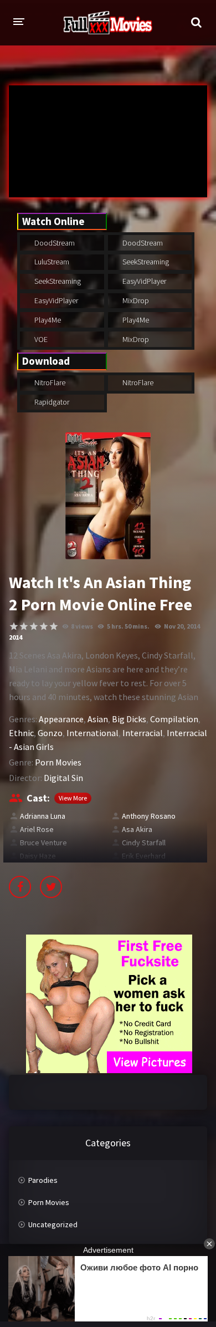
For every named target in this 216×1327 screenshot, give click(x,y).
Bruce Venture (43, 843)
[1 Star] (14, 626)
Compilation (174, 718)
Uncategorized (53, 1224)
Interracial (142, 732)
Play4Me (47, 320)
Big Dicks (129, 718)
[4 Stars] (44, 626)
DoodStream (54, 243)
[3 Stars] (34, 626)
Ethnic (21, 732)
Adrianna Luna (42, 816)
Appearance (61, 718)
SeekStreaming (145, 262)
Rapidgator (51, 402)
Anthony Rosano (149, 816)
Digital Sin (63, 777)
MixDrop (135, 300)
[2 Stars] (24, 626)
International (92, 732)
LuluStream (51, 262)
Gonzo (50, 732)
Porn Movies (58, 762)
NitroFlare (49, 382)
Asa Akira (137, 829)
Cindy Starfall (144, 843)
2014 (15, 637)
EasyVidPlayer (143, 281)
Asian (98, 718)
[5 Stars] (54, 626)
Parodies (43, 1180)
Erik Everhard (144, 856)
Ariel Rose (37, 829)
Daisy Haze (38, 856)
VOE (40, 339)
